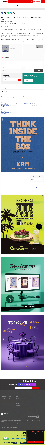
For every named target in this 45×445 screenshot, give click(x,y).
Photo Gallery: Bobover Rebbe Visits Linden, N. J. (37, 103)
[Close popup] (42, 431)
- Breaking (3, 398)
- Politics (2, 400)
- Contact (17, 407)
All (2, 91)
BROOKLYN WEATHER (18, 5)
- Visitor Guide (18, 400)
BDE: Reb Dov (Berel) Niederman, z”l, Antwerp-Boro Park (10, 417)
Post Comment (38, 70)
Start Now (29, 80)
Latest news (6, 91)
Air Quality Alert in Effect (30, 45)
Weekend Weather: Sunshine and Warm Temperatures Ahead (11, 421)
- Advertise (18, 405)
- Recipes (10, 401)
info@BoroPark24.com (33, 41)
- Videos (9, 398)
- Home (17, 396)
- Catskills (2, 401)
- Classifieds (18, 398)
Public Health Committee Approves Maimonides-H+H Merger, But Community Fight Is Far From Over (11, 424)
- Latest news (3, 396)
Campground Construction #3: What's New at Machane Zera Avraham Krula (15, 47)
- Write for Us (18, 403)
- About (17, 401)
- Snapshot (10, 400)
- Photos (9, 396)
